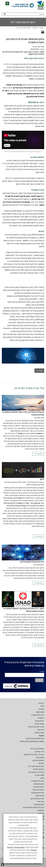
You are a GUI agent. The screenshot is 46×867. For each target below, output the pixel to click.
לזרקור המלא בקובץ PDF (34, 58)
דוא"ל (41, 671)
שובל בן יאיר (36, 46)
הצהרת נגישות (39, 732)
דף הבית (41, 28)
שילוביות (41, 763)
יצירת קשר (40, 729)
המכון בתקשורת (39, 784)
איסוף (42, 778)
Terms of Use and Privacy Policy (32, 741)
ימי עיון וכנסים (39, 721)
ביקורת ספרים (39, 724)
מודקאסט (41, 718)
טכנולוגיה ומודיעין (38, 760)
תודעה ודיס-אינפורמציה (36, 772)
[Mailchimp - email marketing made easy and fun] (16, 686)
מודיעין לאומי (39, 795)
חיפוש (41, 14)
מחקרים (35, 28)
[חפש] (4, 14)
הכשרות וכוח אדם (38, 790)
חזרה (40, 370)
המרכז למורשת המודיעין (36, 726)
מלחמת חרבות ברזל (37, 748)
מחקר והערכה (39, 775)
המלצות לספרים (38, 769)
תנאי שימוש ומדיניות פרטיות (35, 738)
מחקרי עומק (40, 757)
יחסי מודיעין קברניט (37, 792)
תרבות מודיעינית (38, 787)
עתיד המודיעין (39, 751)
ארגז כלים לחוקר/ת (37, 715)
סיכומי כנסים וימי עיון (37, 798)
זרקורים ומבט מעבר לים (23, 28)
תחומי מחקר (40, 712)
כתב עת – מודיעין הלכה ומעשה (34, 754)
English (41, 735)
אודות (42, 706)
